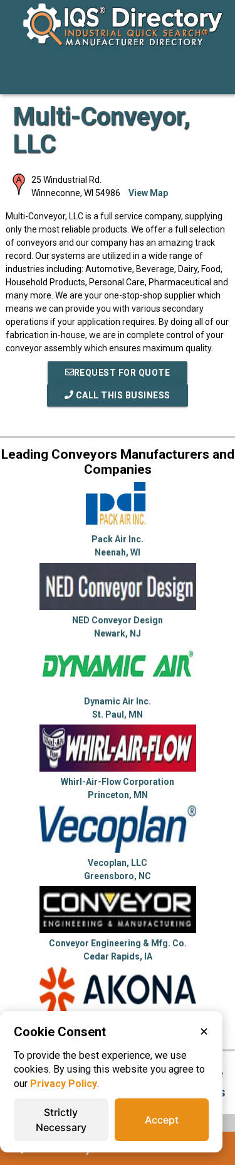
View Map (148, 193)
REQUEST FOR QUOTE (122, 373)
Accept (162, 1119)
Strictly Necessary (61, 1120)
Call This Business (121, 395)
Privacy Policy (63, 1084)
